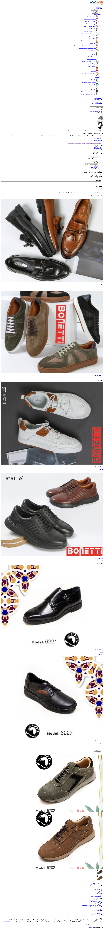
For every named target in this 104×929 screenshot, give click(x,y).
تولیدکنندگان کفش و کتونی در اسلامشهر (91, 905)
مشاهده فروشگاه (94, 168)
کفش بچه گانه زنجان (96, 903)
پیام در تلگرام (97, 146)
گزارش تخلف (93, 157)
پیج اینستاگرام (97, 148)
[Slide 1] (100, 118)
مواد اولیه (98, 51)
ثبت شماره (95, 161)
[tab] (94, 10)
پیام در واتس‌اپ (97, 149)
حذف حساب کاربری (96, 915)
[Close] (83, 133)
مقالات (99, 100)
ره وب (90, 927)
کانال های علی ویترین (96, 896)
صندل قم (98, 902)
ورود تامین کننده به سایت (95, 914)
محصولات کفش (97, 14)
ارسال (96, 165)
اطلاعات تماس (94, 167)
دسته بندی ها (98, 8)
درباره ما (99, 102)
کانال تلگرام (98, 145)
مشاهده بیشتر (6, 921)
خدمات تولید (98, 77)
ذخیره (99, 752)
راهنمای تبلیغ (98, 913)
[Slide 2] (100, 119)
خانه (100, 109)
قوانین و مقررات (97, 894)
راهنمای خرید (97, 911)
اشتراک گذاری (97, 750)
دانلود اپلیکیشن (97, 98)
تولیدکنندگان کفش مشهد (95, 906)
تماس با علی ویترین (96, 103)
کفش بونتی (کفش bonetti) (95, 111)
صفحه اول (98, 7)
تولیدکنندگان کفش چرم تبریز (94, 899)
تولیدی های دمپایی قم (95, 901)
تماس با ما (98, 892)
